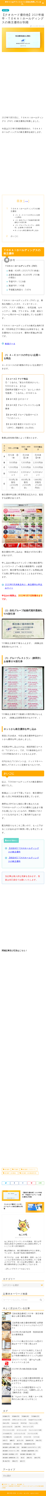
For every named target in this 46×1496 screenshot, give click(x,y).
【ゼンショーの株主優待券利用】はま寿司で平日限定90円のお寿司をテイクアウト (28, 1380)
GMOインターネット (19, 1420)
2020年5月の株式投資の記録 (24, 1369)
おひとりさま (7, 1426)
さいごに (14, 236)
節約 (37, 1457)
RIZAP (23, 1423)
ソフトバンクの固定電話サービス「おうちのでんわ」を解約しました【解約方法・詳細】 (27, 1390)
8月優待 (15, 1416)
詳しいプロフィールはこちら (18, 1269)
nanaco (15, 1423)
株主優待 (5, 10)
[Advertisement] (23, 85)
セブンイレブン (19, 1433)
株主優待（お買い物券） (11, 1447)
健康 (12, 1440)
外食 (38, 1440)
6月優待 (6, 1416)
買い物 (6, 1461)
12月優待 (35, 1416)
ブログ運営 (7, 1437)
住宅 (5, 1440)
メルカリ (17, 1437)
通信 (15, 1461)
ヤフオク (27, 1437)
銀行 (22, 1461)
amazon (6, 1420)
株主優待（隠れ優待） (27, 1454)
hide (26, 201)
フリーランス (32, 1433)
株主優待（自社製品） (10, 1173)
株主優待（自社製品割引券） (29, 1173)
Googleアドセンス (35, 1420)
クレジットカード (35, 1430)
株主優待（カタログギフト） (31, 1447)
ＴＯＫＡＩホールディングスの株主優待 (25, 209)
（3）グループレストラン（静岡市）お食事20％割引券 (27, 226)
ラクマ (36, 1437)
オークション (21, 1430)
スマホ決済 (7, 1433)
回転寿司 (29, 1440)
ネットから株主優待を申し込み (27, 230)
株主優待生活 (30, 1444)
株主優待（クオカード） (29, 1169)
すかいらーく (28, 1426)
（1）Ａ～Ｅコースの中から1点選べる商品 (27, 216)
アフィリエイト (8, 1430)
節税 (29, 1457)
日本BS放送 (7, 1444)
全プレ (20, 1440)
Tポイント (33, 1423)
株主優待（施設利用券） (30, 1451)
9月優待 (16, 1169)
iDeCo (6, 1423)
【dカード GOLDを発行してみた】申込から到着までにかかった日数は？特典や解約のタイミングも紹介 (27, 1353)
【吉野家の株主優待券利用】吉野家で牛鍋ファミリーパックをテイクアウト (27, 1325)
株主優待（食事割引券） (10, 1457)
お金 (17, 1426)
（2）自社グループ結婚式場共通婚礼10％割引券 (27, 221)
